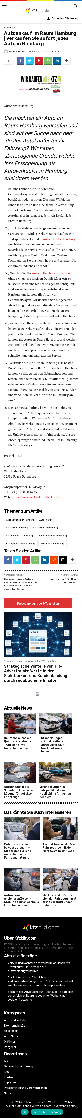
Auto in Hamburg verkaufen (51, 273)
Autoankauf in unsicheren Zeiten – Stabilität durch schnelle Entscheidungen (21, 900)
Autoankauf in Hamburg (59, 239)
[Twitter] (30, 61)
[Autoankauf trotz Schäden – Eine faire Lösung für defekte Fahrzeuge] (20, 772)
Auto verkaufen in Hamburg (20, 519)
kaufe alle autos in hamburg (53, 535)
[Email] (63, 560)
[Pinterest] (39, 61)
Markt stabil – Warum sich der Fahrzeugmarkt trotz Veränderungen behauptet (59, 900)
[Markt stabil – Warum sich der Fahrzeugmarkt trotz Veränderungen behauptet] (60, 879)
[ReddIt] (54, 560)
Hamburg (29, 535)
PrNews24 (19, 51)
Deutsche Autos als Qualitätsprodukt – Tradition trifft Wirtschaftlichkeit (17, 743)
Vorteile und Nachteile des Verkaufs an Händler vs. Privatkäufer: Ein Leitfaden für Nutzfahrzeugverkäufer (39, 966)
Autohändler (12, 535)
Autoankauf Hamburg (17, 527)
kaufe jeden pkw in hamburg (20, 543)
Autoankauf (45, 519)
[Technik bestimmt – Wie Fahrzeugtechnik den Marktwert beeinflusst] (60, 828)
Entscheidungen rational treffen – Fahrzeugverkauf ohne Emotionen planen (51, 744)
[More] (66, 61)
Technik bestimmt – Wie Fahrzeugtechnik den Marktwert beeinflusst (59, 848)
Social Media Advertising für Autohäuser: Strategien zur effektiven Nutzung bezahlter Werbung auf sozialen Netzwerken (40, 995)
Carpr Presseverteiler (29, 661)
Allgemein (9, 28)
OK (25, 1112)
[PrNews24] (6, 51)
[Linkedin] (57, 61)
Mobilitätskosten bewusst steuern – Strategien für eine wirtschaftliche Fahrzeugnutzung (17, 851)
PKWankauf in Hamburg (52, 543)
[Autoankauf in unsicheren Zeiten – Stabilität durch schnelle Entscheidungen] (22, 879)
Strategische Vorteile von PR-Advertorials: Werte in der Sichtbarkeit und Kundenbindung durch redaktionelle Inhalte (35, 673)
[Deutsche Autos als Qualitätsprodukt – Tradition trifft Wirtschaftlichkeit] (20, 723)
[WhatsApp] (48, 61)
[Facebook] (20, 61)
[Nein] (77, 1107)
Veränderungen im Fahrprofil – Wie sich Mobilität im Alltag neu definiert (55, 792)
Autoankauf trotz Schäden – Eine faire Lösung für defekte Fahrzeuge (18, 792)
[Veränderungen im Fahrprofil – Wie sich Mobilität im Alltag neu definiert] (55, 772)
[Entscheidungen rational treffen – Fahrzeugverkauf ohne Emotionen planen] (55, 723)
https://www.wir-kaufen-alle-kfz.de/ (36, 497)
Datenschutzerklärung (47, 1112)
